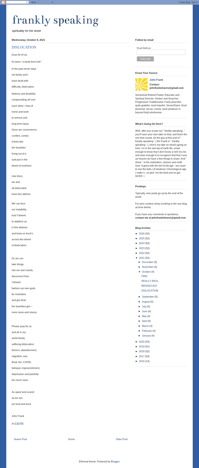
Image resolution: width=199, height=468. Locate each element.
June (145, 311)
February (147, 331)
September (148, 296)
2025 (142, 238)
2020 (142, 341)
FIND (144, 276)
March (145, 326)
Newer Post (20, 439)
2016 (142, 361)
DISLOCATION (149, 290)
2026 (142, 233)
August (146, 301)
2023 (142, 248)
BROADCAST (149, 285)
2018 (142, 351)
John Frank (156, 80)
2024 (142, 243)
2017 (142, 356)
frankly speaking (55, 20)
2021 (142, 258)
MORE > (140, 176)
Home (71, 439)
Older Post (121, 439)
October (146, 271)
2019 (142, 346)
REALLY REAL (149, 281)
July (144, 306)
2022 (142, 253)
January (146, 335)
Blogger (115, 461)
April (145, 321)
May (144, 316)
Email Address (144, 48)
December (148, 262)
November (148, 267)
